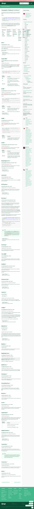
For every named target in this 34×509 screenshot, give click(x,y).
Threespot (24, 504)
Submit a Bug (10, 493)
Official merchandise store (27, 493)
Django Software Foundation (7, 506)
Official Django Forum (26, 99)
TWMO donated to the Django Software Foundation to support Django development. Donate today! (28, 15)
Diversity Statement (3, 499)
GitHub (20, 490)
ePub (24, 110)
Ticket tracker (25, 103)
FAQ (23, 86)
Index (24, 90)
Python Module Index (26, 71)
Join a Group (10, 490)
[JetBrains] (24, 129)
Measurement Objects (17, 482)
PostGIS (7, 92)
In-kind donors (14, 503)
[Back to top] (32, 507)
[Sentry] (24, 119)
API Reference (26, 77)
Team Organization (3, 494)
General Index (26, 70)
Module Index (27, 90)
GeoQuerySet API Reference (6, 482)
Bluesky (20, 495)
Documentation (5, 6)
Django (4, 3)
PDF (31, 109)
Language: (31, 503)
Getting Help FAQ (16, 490)
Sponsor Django (26, 490)
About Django (3, 490)
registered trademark (22, 506)
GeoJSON (18, 64)
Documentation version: (29, 505)
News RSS (20, 498)
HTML (29, 109)
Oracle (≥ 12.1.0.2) (9, 164)
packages (28, 78)
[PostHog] (24, 170)
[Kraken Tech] (24, 148)
